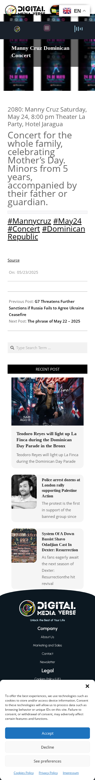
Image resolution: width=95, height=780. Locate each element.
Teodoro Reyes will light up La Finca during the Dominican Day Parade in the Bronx (46, 439)
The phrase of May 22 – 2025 (54, 321)
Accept (47, 733)
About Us (47, 637)
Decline (47, 747)
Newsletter (47, 662)
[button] (87, 686)
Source (14, 260)
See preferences (47, 761)
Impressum (71, 773)
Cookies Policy (24, 773)
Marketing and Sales (47, 645)
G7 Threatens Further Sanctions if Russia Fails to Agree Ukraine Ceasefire (46, 308)
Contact (47, 654)
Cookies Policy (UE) (47, 679)
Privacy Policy (48, 773)
